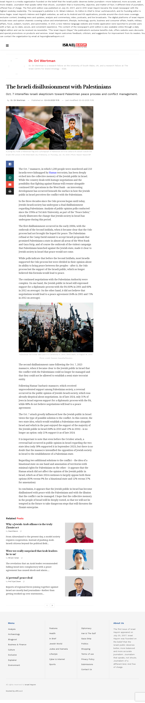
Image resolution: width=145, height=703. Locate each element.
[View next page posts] (52, 605)
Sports (52, 664)
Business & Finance (17, 644)
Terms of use (87, 654)
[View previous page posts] (47, 605)
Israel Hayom (30, 685)
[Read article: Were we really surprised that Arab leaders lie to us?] (79, 559)
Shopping (85, 649)
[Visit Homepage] (74, 45)
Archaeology (14, 634)
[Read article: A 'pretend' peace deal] (79, 586)
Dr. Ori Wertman (42, 61)
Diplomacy (86, 628)
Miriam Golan (13, 558)
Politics (84, 644)
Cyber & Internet (57, 659)
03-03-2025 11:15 (51, 100)
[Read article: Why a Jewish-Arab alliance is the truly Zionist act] (79, 533)
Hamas (52, 172)
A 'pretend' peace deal (19, 577)
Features (53, 628)
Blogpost (12, 639)
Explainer (12, 660)
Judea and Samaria (58, 649)
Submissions (87, 664)
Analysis (12, 629)
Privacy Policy (87, 659)
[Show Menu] (7, 45)
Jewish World (55, 644)
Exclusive (12, 655)
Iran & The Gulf (88, 633)
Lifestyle (53, 654)
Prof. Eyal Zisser (14, 581)
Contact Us (86, 669)
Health (52, 633)
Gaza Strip (86, 638)
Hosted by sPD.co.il (14, 691)
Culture (11, 650)
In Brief (52, 638)
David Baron (13, 531)
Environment (14, 665)
